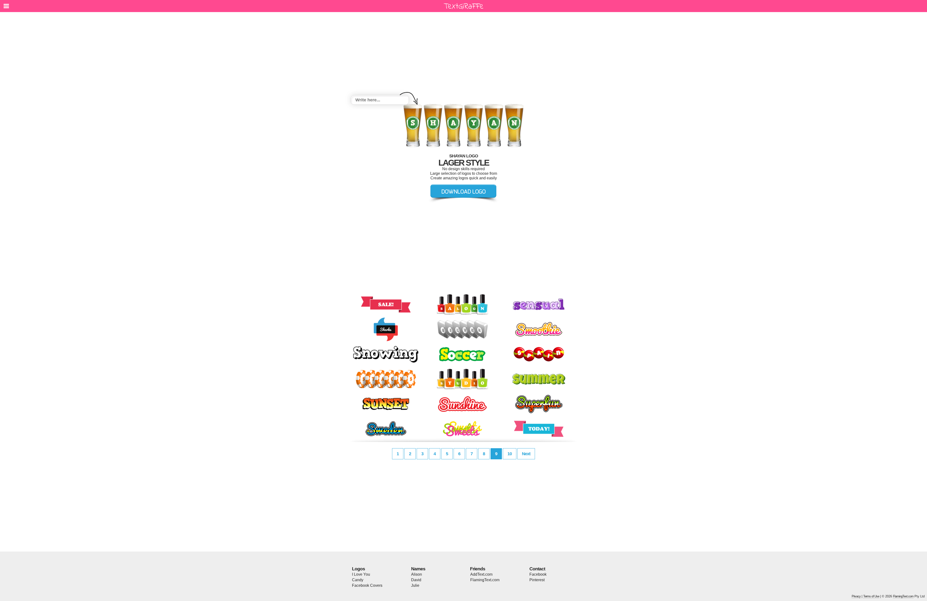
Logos (358, 568)
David (416, 580)
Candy (357, 580)
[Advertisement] (463, 54)
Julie (415, 585)
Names (418, 568)
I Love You (361, 574)
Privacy (856, 596)
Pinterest (537, 580)
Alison (416, 574)
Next (526, 453)
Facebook (538, 574)
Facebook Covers (367, 585)
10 (509, 453)
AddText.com (481, 574)
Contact (537, 568)
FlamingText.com (484, 580)
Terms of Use (871, 596)
